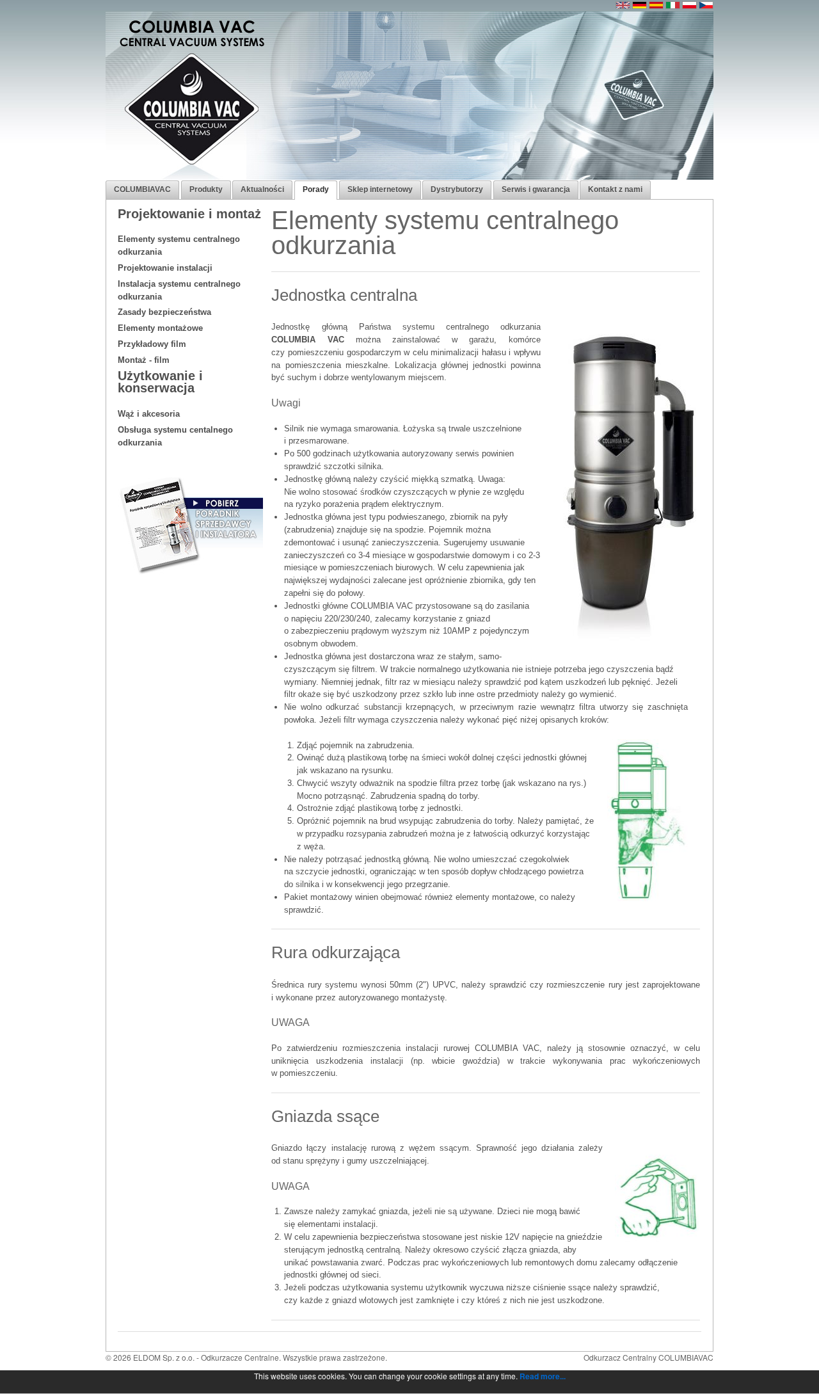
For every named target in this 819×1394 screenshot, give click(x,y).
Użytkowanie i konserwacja (160, 382)
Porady (316, 189)
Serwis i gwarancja (536, 189)
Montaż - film (144, 360)
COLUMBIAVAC (142, 189)
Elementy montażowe (160, 328)
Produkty (206, 189)
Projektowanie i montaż (189, 214)
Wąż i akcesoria (149, 414)
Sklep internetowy (380, 189)
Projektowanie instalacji (165, 268)
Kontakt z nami (615, 189)
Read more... (543, 1376)
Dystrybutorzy (457, 189)
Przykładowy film (152, 344)
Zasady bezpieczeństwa (164, 312)
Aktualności (262, 189)
